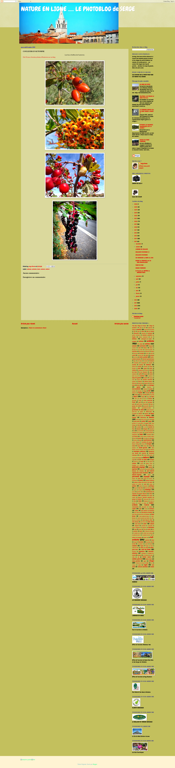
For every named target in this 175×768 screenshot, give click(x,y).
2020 (136, 221)
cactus (147, 353)
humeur (148, 415)
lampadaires (134, 434)
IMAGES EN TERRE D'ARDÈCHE (144, 140)
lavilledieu (149, 434)
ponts (152, 488)
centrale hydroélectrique (148, 359)
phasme (145, 478)
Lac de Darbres (140, 430)
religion (150, 495)
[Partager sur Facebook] (52, 266)
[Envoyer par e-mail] (47, 266)
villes (147, 563)
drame (133, 385)
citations (134, 370)
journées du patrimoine (137, 423)
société (149, 529)
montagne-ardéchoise (140, 451)
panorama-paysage (138, 467)
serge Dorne (144, 163)
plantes (141, 480)
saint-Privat (143, 522)
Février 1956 (151, 394)
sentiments (151, 527)
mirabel (150, 446)
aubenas (29, 269)
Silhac (145, 529)
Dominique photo (138, 316)
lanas (141, 434)
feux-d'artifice (143, 394)
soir (153, 529)
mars (137, 290)
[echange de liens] (33, 759)
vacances (134, 546)
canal (151, 353)
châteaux (148, 364)
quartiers (139, 492)
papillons (134, 469)
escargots (140, 391)
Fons (145, 398)
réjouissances (144, 495)
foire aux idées (138, 398)
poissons (145, 486)
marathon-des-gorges (147, 442)
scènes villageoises (136, 527)
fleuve (142, 396)
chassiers (141, 364)
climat (150, 370)
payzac (133, 478)
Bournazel (135, 353)
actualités (152, 329)
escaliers (134, 391)
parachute (142, 469)
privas (133, 492)
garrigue (150, 402)
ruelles (134, 509)
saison (144, 524)
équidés (150, 389)
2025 (136, 207)
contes (151, 374)
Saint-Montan (135, 522)
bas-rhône (140, 349)
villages (151, 561)
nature (47, 269)
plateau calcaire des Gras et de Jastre (143, 482)
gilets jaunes (139, 404)
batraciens (134, 351)
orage (141, 463)
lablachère (151, 429)
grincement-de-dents (138, 410)
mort (140, 455)
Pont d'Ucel (147, 488)
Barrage (134, 349)
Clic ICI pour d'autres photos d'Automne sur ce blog (39, 57)
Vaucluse (134, 551)
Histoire (140, 413)
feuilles (136, 394)
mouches (151, 455)
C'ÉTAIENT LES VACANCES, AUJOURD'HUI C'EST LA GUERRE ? (146, 126)
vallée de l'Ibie (135, 547)
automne (34, 269)
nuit (146, 461)
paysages (147, 476)
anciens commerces (143, 337)
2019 (135, 224)
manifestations (148, 440)
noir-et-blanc (143, 459)
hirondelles (134, 413)
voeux (139, 565)
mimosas (145, 446)
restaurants (146, 499)
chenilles (145, 366)
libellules (139, 438)
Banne (151, 348)
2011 (135, 303)
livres (144, 438)
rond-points (143, 507)
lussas (140, 440)
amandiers (144, 333)
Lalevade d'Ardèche (148, 432)
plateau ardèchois (150, 480)
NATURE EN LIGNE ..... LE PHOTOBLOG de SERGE (78, 9)
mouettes (134, 457)
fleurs (135, 397)
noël (137, 459)
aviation (134, 348)
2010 (135, 306)
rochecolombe (135, 507)
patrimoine (135, 476)
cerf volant (139, 361)
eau (142, 385)
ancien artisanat (136, 335)
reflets (150, 493)
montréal (144, 453)
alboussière (136, 333)
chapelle (150, 363)
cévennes (146, 361)
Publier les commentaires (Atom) (37, 328)
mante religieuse (136, 442)
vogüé (145, 565)
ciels (139, 368)
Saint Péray (134, 514)
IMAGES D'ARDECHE (141, 268)
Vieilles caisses (146, 557)
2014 (135, 238)
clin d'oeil (134, 372)
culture (138, 379)
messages (148, 444)
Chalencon (151, 361)
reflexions (135, 495)
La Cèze (143, 425)
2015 (135, 236)
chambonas (136, 363)
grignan (134, 408)
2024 (136, 210)
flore (152, 396)
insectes (151, 417)
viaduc (151, 555)
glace (151, 404)
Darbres (140, 381)
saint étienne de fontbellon (147, 510)
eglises (138, 387)
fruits (133, 402)
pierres (150, 478)
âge (134, 331)
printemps (147, 490)
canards (134, 355)
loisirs (148, 438)
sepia (135, 529)
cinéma (150, 368)
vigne (144, 561)
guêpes (141, 411)
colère (150, 372)
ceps (135, 361)
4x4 (145, 327)
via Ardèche (145, 555)
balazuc (145, 348)
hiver (152, 413)
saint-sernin (150, 522)
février (138, 293)
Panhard (150, 465)
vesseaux (139, 555)
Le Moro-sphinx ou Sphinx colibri (147, 436)
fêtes (152, 393)
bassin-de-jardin (148, 349)
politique (151, 486)
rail (143, 492)
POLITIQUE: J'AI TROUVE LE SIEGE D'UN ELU (147, 97)
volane (152, 567)
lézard (134, 438)
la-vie (144, 427)
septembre (139, 276)
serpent (140, 529)
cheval (150, 366)
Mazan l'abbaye (135, 444)
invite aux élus (144, 419)
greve (151, 406)
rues (140, 509)
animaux (134, 339)
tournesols (148, 542)
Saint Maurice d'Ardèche (147, 512)
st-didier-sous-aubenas (148, 533)
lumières (135, 440)
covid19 (145, 378)
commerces (134, 374)
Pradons (140, 490)
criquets (151, 378)
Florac (148, 396)
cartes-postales (143, 357)
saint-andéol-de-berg (144, 516)
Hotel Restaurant (139, 415)
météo (133, 446)
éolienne (145, 389)
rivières (146, 505)
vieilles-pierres (137, 559)
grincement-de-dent (146, 408)
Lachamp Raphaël (149, 430)
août (137, 279)
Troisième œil (137, 318)
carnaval (152, 355)
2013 (135, 241)
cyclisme (134, 381)
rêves (134, 501)
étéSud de (134, 393)
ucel (151, 544)
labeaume (138, 429)
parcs (149, 474)
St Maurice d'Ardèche (149, 531)
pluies (145, 484)
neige (133, 459)
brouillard (141, 353)
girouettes (146, 404)
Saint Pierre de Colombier (144, 514)
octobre (138, 247)
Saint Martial (137, 512)
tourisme (140, 542)
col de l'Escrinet (143, 372)
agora (138, 331)
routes (150, 507)
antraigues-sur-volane (146, 339)
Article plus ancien (122, 324)
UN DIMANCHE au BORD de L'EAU (144, 258)
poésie (140, 486)
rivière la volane (142, 503)
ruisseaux (151, 509)
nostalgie (152, 459)
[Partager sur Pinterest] (54, 266)
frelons (140, 400)
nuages (141, 461)
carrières (136, 357)
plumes (150, 484)
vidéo (133, 557)
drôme (138, 385)
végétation (142, 551)
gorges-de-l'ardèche (137, 406)
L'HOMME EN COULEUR (142, 249)
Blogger (95, 764)
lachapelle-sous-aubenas (137, 432)
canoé (146, 355)
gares (144, 402)
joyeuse (147, 423)
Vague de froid (149, 546)
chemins (139, 366)
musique (139, 457)
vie (138, 557)
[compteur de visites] (26, 759)
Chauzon (134, 366)
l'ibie (139, 425)
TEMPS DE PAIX (139, 265)
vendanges (143, 553)
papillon (150, 467)
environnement (136, 389)
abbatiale (150, 327)
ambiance (150, 333)
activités (146, 329)
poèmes (134, 486)
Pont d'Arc (140, 488)
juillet (138, 282)
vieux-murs (149, 559)
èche (147, 385)
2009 (136, 308)
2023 (136, 213)
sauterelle (143, 525)
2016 (135, 233)
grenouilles (146, 406)
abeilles (139, 329)
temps (152, 540)
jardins (143, 421)
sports (141, 531)
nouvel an (136, 461)
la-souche (139, 427)
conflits (140, 374)
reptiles (133, 497)
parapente (148, 469)
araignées (134, 341)
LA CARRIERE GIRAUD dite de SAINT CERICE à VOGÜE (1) (147, 111)
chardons (134, 364)
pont (136, 488)
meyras (139, 446)
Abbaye (133, 329)
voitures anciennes (143, 567)
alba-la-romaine (150, 331)
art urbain (140, 344)
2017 (135, 230)
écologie (151, 385)
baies (38, 269)
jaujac (149, 421)
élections (149, 387)
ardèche (150, 341)
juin (137, 285)
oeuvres (151, 461)
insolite (137, 419)
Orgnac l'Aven (149, 463)
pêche (139, 478)
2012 (135, 300)
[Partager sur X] (50, 266)
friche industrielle (148, 400)
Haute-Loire (149, 411)
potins (135, 490)
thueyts (135, 542)
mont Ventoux (151, 449)
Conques (146, 374)
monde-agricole (143, 447)
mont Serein (143, 449)
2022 (136, 215)
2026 (136, 204)
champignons (144, 363)
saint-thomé (138, 524)
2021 (135, 218)
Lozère (152, 438)
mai (137, 288)
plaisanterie (134, 480)
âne (151, 337)
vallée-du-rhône (144, 547)
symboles (147, 540)
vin (151, 563)
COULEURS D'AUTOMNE (142, 255)
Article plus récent (28, 324)
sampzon (137, 525)
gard (140, 402)
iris (149, 419)
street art (145, 537)
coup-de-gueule (136, 378)
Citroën (146, 370)
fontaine (150, 398)
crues (133, 379)
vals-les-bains (145, 549)
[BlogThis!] (49, 266)
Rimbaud (146, 501)
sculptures (144, 527)
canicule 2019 (141, 355)
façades (140, 393)
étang (144, 391)
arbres (141, 341)
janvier (138, 296)
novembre (139, 244)
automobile (143, 346)
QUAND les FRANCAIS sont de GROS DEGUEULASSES (143, 261)
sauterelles (150, 525)
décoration (134, 383)
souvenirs (135, 531)
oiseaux (134, 463)
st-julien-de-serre (136, 535)
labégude (145, 429)
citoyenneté (140, 370)
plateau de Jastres (136, 484)
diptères (151, 383)
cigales (145, 368)
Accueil (74, 324)
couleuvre (150, 376)
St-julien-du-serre (146, 535)
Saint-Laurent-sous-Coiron (143, 518)
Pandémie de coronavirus (138, 465)
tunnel (146, 544)
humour (134, 417)
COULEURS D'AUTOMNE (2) (142, 252)
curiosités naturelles (147, 379)
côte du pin (135, 376)
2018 (135, 227)
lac (134, 430)
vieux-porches (136, 561)
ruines (146, 509)
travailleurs (140, 544)
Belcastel (147, 351)
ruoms (136, 510)
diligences (146, 383)
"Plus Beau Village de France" (139, 326)
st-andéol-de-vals (137, 533)
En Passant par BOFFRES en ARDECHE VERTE (143, 271)
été (149, 391)
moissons (134, 447)
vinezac (134, 565)
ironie (152, 419)
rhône (139, 501)
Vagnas (142, 546)
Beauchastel (141, 351)
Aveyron (151, 346)
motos (145, 455)
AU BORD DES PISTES (145, 84)
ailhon (142, 331)
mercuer (143, 444)
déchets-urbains (148, 381)
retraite (152, 499)
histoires (146, 413)
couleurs (43, 269)
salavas (152, 524)
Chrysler (134, 368)
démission (140, 383)
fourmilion (134, 400)
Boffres (152, 351)
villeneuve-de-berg (140, 563)
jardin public (137, 421)
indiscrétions (143, 417)
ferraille (147, 393)
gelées (133, 404)
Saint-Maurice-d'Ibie (147, 520)
